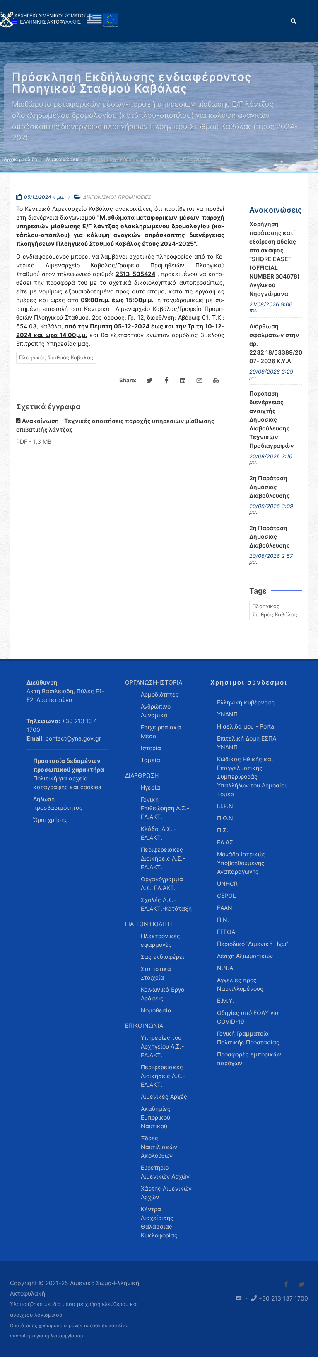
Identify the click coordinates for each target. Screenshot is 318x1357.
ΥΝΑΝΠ (227, 714)
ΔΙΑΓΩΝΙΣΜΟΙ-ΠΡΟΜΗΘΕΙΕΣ (117, 197)
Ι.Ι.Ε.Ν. (226, 805)
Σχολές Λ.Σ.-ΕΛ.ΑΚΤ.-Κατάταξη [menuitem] (166, 904)
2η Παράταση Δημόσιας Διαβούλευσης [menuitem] (269, 486)
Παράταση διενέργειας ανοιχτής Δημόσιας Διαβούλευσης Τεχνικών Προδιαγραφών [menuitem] (271, 419)
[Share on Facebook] (166, 380)
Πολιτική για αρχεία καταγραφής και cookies (67, 782)
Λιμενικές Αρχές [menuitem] (164, 1096)
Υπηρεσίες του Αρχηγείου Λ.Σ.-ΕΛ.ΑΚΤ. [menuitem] (162, 1046)
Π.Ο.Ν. (226, 818)
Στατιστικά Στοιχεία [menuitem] (156, 973)
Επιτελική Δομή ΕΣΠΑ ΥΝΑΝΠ (246, 743)
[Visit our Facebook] (286, 1284)
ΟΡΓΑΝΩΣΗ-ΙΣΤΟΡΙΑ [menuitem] (153, 682)
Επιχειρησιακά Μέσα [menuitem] (161, 731)
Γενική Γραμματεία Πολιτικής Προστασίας (248, 1038)
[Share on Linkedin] (183, 380)
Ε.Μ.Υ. (225, 1000)
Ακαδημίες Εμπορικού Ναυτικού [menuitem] (156, 1117)
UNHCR (227, 883)
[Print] (216, 380)
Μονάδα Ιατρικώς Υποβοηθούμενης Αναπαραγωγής (241, 863)
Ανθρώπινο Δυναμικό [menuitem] (156, 711)
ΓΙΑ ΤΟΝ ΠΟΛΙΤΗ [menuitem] (148, 923)
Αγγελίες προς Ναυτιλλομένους (240, 984)
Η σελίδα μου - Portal (246, 726)
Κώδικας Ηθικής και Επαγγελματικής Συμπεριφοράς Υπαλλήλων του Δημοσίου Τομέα (252, 776)
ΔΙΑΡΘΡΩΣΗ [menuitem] (142, 775)
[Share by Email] (199, 380)
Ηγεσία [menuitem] (150, 787)
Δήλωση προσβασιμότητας (58, 803)
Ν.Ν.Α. (226, 967)
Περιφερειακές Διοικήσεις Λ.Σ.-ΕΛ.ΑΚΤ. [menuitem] (163, 858)
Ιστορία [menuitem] (151, 747)
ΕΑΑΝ (224, 907)
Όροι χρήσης (50, 819)
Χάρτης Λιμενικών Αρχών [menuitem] (166, 1193)
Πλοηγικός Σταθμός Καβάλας (56, 357)
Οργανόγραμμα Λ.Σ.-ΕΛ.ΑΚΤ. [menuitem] (162, 883)
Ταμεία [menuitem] (150, 759)
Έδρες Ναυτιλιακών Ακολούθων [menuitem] (159, 1147)
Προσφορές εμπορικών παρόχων (249, 1058)
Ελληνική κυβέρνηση (246, 702)
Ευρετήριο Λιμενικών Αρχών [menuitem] (165, 1172)
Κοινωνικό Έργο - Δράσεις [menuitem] (164, 994)
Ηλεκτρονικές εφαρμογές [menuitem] (160, 940)
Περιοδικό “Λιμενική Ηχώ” (252, 943)
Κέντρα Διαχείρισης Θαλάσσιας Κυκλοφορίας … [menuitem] (162, 1222)
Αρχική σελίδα (21, 159)
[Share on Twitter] (150, 380)
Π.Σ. (222, 830)
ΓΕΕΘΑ (226, 931)
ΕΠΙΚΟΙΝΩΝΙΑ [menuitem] (144, 1025)
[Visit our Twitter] (301, 1284)
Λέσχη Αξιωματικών (245, 955)
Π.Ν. (223, 919)
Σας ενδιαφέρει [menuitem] (162, 956)
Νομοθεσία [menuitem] (156, 1010)
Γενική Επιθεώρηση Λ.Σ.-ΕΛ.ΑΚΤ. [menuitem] (165, 808)
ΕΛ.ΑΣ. (226, 842)
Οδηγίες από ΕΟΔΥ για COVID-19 (248, 1017)
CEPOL (226, 895)
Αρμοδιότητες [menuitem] (160, 694)
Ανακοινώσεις (63, 159)
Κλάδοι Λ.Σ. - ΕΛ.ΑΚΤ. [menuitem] (158, 833)
